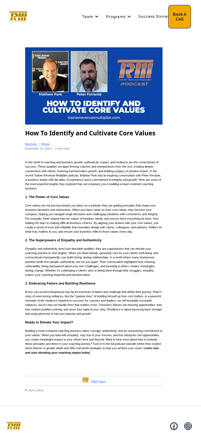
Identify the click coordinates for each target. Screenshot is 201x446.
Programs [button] (116, 17)
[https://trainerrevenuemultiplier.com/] (18, 16)
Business (31, 144)
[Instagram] (188, 426)
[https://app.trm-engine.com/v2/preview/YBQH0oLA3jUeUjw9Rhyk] (13, 426)
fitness (45, 144)
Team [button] (88, 17)
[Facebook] (174, 426)
